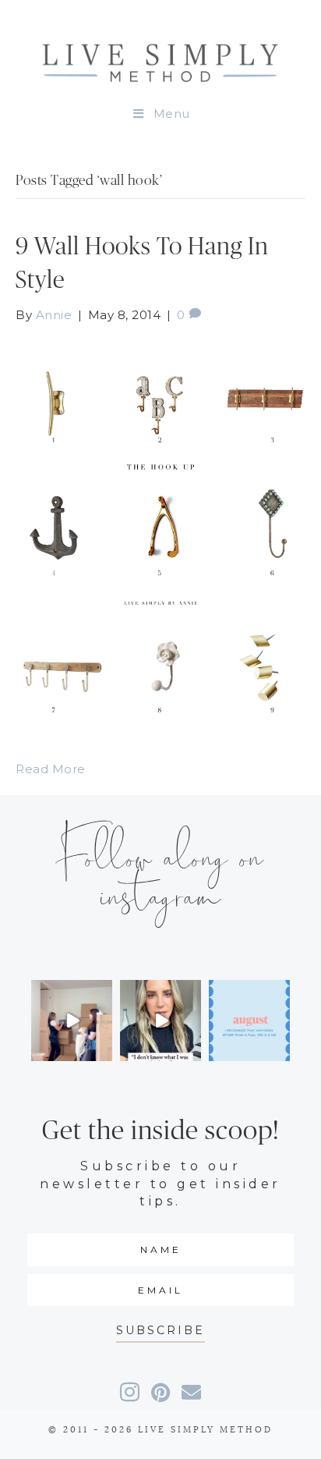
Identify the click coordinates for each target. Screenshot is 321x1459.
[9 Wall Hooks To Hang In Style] (160, 531)
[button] (160, 1330)
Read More (51, 768)
